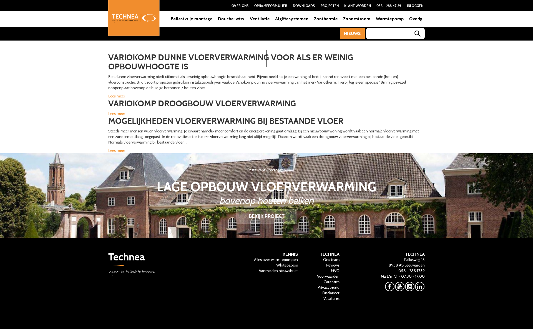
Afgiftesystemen (291, 18)
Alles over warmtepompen (276, 259)
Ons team (331, 259)
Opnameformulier (271, 5)
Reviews (333, 265)
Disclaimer (331, 292)
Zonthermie (326, 18)
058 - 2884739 (411, 270)
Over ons (240, 5)
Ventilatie (260, 18)
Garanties (332, 281)
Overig (415, 18)
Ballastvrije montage (191, 18)
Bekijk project (267, 216)
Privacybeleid (329, 287)
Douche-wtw (231, 18)
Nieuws (352, 33)
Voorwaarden (328, 276)
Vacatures (331, 298)
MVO (335, 270)
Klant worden (357, 5)
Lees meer (116, 96)
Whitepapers (287, 265)
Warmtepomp (390, 18)
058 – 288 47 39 (388, 5)
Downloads (304, 5)
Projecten (330, 5)
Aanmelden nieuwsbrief (278, 270)
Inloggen (415, 5)
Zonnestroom (356, 18)
